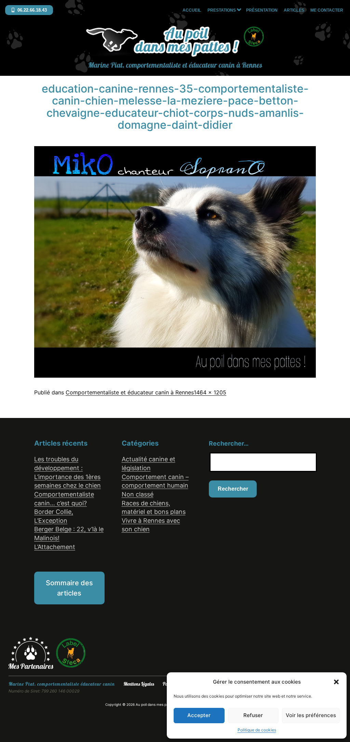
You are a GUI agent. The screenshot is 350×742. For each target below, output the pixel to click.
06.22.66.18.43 (31, 10)
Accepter (199, 715)
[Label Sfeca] (70, 652)
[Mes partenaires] (32, 652)
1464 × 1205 (210, 392)
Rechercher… (228, 443)
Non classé (137, 494)
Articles (294, 10)
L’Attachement (54, 546)
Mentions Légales (138, 684)
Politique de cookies (257, 729)
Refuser (253, 715)
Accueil (192, 10)
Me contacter (326, 10)
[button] (336, 681)
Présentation (262, 10)
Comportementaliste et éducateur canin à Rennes (130, 392)
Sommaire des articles (69, 588)
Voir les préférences (311, 715)
